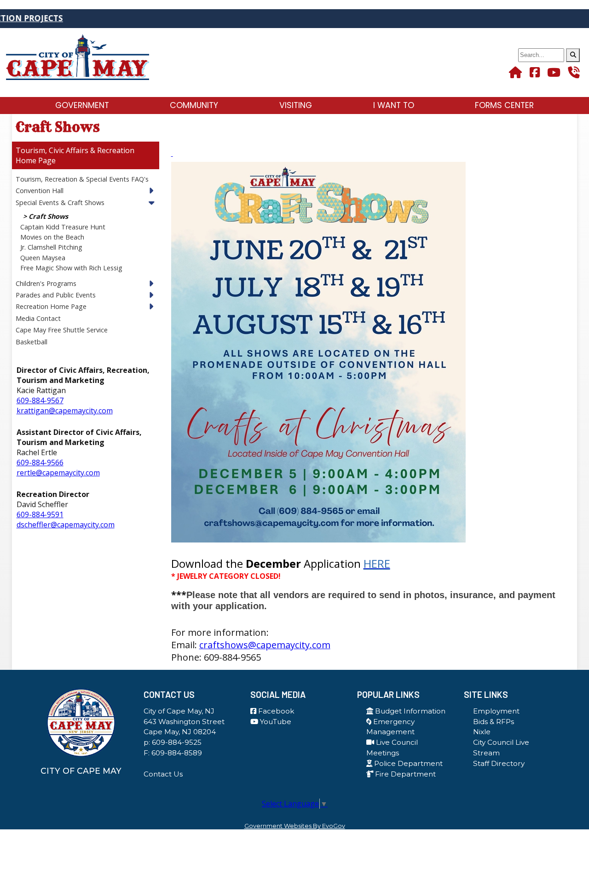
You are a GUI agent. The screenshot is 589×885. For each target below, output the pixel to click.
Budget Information (409, 711)
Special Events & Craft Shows (60, 202)
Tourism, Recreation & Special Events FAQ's (82, 179)
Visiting (295, 105)
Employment (496, 711)
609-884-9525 (177, 742)
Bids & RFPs (493, 721)
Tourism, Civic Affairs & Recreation (75, 150)
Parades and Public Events (56, 295)
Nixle (482, 731)
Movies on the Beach (52, 237)
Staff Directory (499, 763)
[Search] (573, 55)
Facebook (275, 711)
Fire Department (404, 774)
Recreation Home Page (51, 306)
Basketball (31, 341)
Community (194, 105)
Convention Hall (40, 190)
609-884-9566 (40, 462)
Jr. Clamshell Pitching (51, 247)
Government (82, 105)
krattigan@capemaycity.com (65, 410)
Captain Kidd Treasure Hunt (62, 227)
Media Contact (38, 318)
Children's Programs (46, 283)
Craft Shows (48, 216)
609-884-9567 (40, 400)
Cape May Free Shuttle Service (62, 329)
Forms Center (504, 105)
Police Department (407, 763)
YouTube (274, 721)
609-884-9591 (40, 514)
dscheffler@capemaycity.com (66, 525)
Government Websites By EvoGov (294, 825)
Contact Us (163, 774)
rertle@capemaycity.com (58, 473)
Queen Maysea (42, 257)
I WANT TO (393, 105)
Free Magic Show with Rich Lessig (71, 267)
